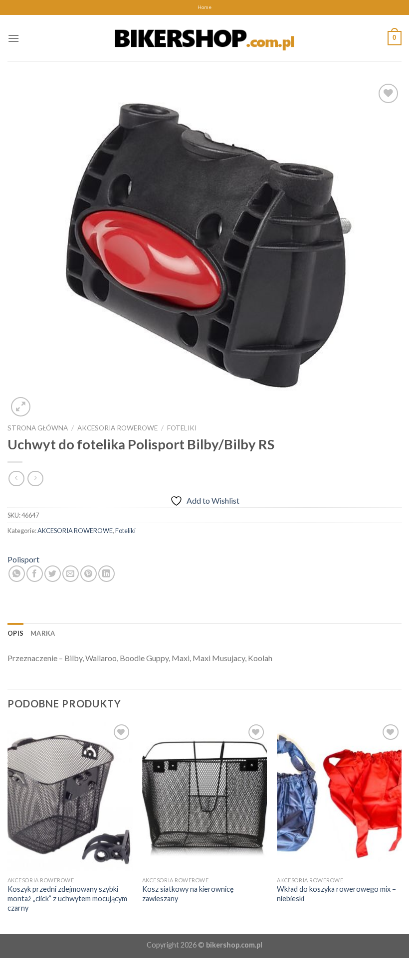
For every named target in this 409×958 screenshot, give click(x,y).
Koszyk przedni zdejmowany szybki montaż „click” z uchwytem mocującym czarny (67, 898)
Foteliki (182, 428)
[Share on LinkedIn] (106, 573)
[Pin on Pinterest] (88, 573)
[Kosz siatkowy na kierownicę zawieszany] (204, 796)
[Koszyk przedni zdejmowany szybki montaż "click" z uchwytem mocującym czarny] (69, 796)
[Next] (401, 827)
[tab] (15, 633)
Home (204, 7)
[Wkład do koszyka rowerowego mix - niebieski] (339, 796)
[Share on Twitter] (52, 573)
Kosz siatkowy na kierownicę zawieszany (188, 894)
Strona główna (37, 428)
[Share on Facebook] (34, 573)
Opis (15, 633)
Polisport (23, 559)
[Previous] (7, 827)
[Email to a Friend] (70, 573)
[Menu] (13, 38)
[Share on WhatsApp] (16, 573)
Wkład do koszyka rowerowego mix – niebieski (336, 894)
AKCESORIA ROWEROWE (117, 428)
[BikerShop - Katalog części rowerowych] (204, 38)
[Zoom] (20, 406)
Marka (42, 633)
